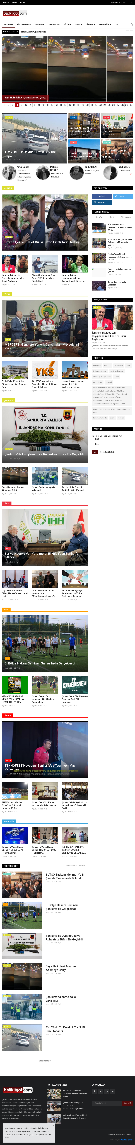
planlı (129, 369)
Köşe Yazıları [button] (23, 24)
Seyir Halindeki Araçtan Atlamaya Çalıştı (13, 492)
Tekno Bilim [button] (104, 24)
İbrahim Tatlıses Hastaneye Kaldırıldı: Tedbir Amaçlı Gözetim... (73, 281)
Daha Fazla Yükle (45, 1064)
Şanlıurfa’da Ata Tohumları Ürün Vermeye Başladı (41, 32)
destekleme (97, 385)
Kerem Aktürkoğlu (100, 421)
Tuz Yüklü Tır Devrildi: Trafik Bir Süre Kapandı (73, 492)
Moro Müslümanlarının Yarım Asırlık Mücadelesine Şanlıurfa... (44, 596)
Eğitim (7, 297)
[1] (131, 2)
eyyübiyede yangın (117, 374)
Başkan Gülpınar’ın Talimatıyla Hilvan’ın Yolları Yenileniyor (109, 337)
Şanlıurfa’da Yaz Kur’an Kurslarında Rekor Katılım (44, 807)
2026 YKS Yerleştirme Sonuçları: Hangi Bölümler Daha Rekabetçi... (44, 387)
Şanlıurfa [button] (53, 24)
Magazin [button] (39, 24)
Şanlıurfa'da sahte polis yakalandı (43, 492)
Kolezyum (97, 369)
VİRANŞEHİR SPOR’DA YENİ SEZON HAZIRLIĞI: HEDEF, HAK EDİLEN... (13, 702)
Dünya (6, 506)
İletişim (22, 2)
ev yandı (109, 385)
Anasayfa (8, 24)
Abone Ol (127, 1106)
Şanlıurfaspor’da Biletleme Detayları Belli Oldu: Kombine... (75, 702)
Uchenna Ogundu (99, 374)
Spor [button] (77, 24)
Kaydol (124, 3)
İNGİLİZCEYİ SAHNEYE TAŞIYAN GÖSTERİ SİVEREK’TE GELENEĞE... (74, 853)
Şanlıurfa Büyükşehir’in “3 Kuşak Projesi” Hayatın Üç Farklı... (74, 808)
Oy (95, 455)
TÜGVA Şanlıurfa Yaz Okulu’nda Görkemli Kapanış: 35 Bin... (12, 808)
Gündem (7, 718)
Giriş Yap (114, 3)
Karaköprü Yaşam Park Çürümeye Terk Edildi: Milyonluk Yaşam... (75, 1096)
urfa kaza (107, 369)
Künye (14, 2)
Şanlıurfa (8, 403)
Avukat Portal (126, 1143)
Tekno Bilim (9, 824)
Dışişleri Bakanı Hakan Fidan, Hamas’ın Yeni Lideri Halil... (15, 596)
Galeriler (6, 2)
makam (121, 421)
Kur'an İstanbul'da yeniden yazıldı (119, 273)
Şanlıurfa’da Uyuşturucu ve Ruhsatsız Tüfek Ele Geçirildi (64, 940)
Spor (6, 612)
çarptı (117, 380)
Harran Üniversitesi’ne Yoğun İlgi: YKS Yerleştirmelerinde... (72, 387)
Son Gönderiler (11, 869)
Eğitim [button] (67, 24)
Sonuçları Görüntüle (107, 455)
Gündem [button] (89, 24)
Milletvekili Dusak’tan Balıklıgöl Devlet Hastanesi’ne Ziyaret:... (74, 1119)
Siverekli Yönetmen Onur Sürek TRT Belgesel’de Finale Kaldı (44, 281)
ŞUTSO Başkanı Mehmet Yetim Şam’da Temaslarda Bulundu (65, 879)
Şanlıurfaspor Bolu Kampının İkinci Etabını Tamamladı (43, 702)
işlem (112, 421)
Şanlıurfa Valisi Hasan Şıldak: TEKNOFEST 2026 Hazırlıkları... (44, 853)
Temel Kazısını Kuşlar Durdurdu (117, 286)
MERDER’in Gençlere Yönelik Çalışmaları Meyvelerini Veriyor (120, 245)
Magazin (8, 191)
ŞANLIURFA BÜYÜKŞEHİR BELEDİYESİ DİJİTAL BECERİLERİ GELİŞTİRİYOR (73, 1109)
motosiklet (119, 369)
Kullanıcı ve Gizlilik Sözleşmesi (120, 1138)
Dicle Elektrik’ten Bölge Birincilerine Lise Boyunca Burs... (14, 387)
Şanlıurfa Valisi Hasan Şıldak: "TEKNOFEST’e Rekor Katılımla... (12, 853)
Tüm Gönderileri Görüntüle (76, 869)
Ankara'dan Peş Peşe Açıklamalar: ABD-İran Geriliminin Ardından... (72, 596)
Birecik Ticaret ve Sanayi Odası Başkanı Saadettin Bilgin (111, 414)
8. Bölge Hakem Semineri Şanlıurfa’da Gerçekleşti (62, 910)
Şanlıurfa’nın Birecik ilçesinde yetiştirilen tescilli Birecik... (120, 260)
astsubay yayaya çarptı (102, 380)
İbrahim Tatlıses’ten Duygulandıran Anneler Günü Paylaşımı (13, 281)
